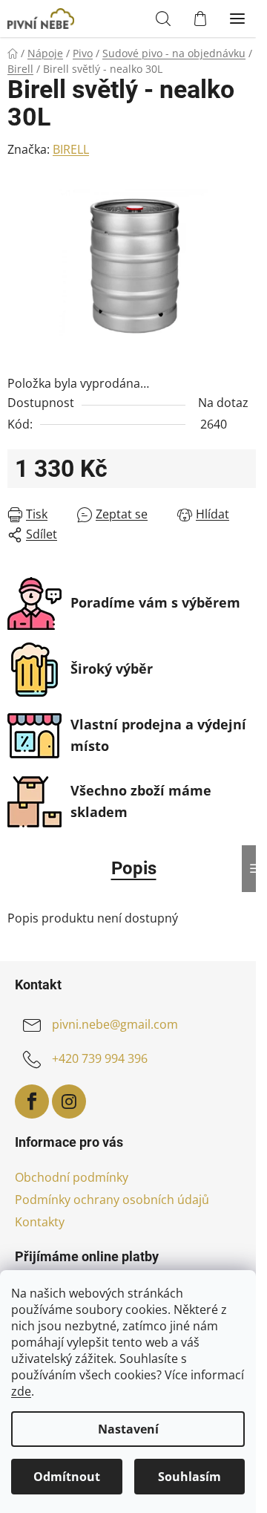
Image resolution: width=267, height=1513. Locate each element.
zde (21, 1391)
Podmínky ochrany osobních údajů (112, 1199)
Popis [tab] (133, 868)
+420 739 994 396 (100, 1058)
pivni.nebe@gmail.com (115, 1024)
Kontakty (40, 1222)
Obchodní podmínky (71, 1177)
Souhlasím (189, 1476)
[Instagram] (69, 1101)
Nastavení (128, 1429)
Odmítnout (66, 1476)
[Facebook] (32, 1101)
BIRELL (71, 149)
